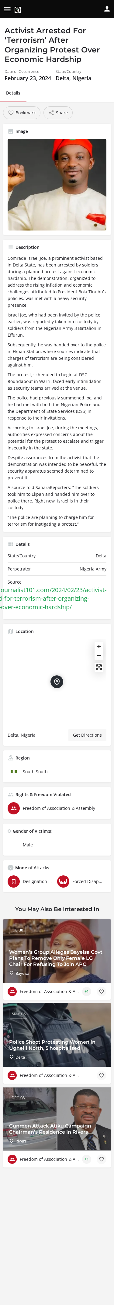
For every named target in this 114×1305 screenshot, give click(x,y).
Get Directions (87, 735)
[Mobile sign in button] (107, 9)
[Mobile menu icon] (7, 9)
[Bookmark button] (101, 991)
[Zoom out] (99, 655)
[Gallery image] (57, 185)
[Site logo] (18, 9)
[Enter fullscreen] (99, 667)
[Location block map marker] (56, 681)
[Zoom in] (99, 646)
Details (13, 93)
